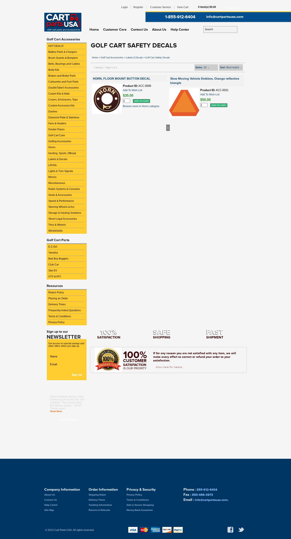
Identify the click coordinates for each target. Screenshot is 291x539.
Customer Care (115, 29)
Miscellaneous (56, 183)
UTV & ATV (54, 276)
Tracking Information (100, 505)
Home (94, 29)
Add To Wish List (132, 90)
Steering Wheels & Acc (61, 206)
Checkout (234, 8)
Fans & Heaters (57, 123)
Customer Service (160, 7)
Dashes (52, 111)
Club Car (53, 264)
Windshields (55, 230)
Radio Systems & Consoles (64, 189)
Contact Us (139, 29)
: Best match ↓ (231, 67)
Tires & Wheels (57, 224)
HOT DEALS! (55, 45)
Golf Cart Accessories (112, 57)
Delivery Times (57, 304)
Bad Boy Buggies (58, 258)
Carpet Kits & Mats (59, 93)
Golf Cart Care (56, 135)
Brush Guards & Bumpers (63, 57)
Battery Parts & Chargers (62, 51)
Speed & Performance (61, 200)
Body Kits (53, 69)
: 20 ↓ (202, 67)
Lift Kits (52, 165)
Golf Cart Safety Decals (157, 57)
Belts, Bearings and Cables (64, 63)
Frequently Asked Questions (64, 310)
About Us (159, 29)
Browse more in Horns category (141, 106)
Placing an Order (58, 298)
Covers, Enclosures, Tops (63, 99)
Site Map (49, 510)
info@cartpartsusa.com (224, 17)
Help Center (180, 29)
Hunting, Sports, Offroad (62, 153)
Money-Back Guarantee (140, 510)
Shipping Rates (97, 494)
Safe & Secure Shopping (140, 505)
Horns (51, 147)
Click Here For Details (169, 366)
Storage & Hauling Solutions (64, 212)
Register (138, 7)
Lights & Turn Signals (60, 171)
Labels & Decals (57, 159)
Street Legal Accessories (62, 218)
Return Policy (56, 292)
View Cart (182, 7)
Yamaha (53, 252)
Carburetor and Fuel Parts (63, 81)
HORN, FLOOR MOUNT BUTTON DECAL (121, 78)
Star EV (52, 270)
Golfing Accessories (59, 141)
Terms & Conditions (59, 316)
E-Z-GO (52, 246)
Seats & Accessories (60, 195)
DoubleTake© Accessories (63, 87)
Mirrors (52, 177)
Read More (56, 411)
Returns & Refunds (99, 510)
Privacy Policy (56, 322)
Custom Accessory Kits (61, 105)
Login (124, 7)
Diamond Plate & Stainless (63, 117)
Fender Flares (56, 129)
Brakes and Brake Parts (62, 75)
